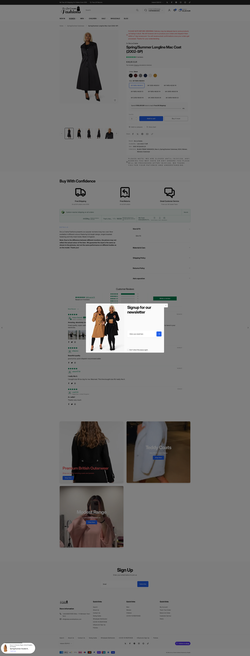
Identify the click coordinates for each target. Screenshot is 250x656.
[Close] (166, 305)
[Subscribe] (159, 333)
